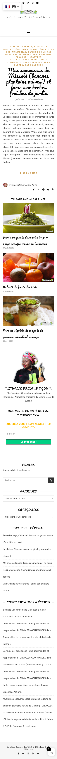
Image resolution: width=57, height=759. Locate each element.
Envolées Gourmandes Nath (23, 185)
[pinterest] (33, 753)
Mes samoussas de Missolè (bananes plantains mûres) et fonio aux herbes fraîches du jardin (28, 81)
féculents (21, 49)
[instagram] (28, 753)
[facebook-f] (19, 753)
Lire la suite (28, 173)
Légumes (44, 49)
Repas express (32, 62)
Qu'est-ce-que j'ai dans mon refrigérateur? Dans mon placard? (28, 54)
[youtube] (38, 753)
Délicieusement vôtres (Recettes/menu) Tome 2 (27, 664)
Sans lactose (34, 65)
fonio (33, 49)
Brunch (14, 47)
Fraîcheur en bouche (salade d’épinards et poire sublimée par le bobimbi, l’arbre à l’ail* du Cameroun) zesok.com (28, 719)
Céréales (27, 47)
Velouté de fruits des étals (20, 287)
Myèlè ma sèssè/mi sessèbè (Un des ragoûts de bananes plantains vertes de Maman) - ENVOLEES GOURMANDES (28, 706)
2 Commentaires (35, 99)
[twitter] (23, 753)
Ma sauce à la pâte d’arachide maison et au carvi (27, 563)
